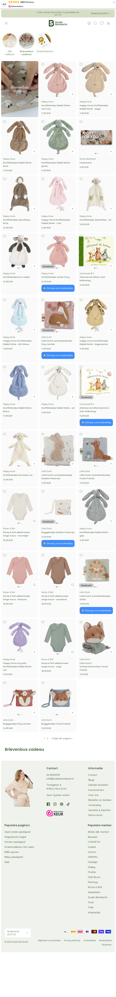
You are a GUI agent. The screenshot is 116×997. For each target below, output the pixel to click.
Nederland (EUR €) (100, 13)
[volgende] (82, 13)
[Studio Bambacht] (58, 23)
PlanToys (93, 882)
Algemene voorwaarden (49, 940)
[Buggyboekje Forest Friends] (58, 698)
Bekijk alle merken (98, 831)
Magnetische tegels (15, 836)
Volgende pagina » (62, 738)
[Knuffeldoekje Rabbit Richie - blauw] (19, 382)
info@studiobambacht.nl (60, 778)
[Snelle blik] (34, 521)
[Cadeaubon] (96, 136)
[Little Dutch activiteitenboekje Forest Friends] (96, 449)
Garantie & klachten (99, 810)
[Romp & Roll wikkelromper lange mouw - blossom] (19, 570)
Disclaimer (106, 944)
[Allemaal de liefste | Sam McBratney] (96, 251)
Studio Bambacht (97, 897)
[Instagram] (55, 804)
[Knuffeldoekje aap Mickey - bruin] (19, 194)
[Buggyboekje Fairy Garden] (19, 698)
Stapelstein (94, 892)
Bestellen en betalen (99, 799)
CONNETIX (94, 841)
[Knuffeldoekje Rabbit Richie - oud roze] (58, 79)
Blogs (91, 779)
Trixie (91, 907)
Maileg (91, 867)
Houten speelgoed (15, 841)
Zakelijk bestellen (98, 784)
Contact (92, 774)
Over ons (93, 795)
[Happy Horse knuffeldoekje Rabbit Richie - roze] (58, 194)
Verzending (94, 805)
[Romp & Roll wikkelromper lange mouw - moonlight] (19, 506)
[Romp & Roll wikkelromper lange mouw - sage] (58, 637)
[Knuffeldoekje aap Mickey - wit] (96, 194)
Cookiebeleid (90, 940)
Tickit (91, 902)
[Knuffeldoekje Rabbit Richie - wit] (58, 382)
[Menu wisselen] (8, 23)
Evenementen (96, 789)
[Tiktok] (68, 804)
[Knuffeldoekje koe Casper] (19, 251)
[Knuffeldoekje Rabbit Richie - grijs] (96, 506)
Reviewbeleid (105, 940)
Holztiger (93, 861)
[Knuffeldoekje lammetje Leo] (19, 449)
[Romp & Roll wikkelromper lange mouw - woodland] (58, 570)
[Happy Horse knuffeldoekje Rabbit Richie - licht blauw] (19, 315)
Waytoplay (94, 912)
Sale (7, 861)
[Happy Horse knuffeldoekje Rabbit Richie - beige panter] (96, 315)
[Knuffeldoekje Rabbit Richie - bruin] (19, 136)
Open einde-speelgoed (17, 831)
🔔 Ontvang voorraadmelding (58, 288)
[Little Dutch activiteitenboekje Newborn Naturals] (58, 449)
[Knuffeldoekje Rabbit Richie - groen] (58, 136)
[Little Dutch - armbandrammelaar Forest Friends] (96, 637)
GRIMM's (93, 856)
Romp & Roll (95, 887)
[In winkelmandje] (72, 94)
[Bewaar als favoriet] (42, 64)
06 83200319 (53, 774)
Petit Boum (94, 877)
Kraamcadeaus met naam (19, 846)
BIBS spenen (12, 851)
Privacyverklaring (72, 940)
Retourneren (95, 815)
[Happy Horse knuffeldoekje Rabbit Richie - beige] (96, 79)
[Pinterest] (61, 804)
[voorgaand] (33, 13)
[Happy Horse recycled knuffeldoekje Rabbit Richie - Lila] (19, 637)
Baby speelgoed (14, 856)
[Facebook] (48, 804)
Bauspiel (92, 836)
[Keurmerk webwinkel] (60, 813)
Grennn (92, 851)
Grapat (92, 846)
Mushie (92, 872)
